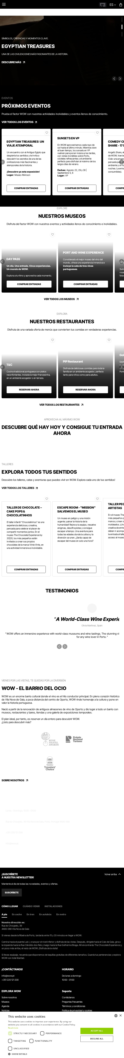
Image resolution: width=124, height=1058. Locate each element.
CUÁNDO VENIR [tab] (31, 906)
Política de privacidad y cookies (77, 1010)
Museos (5, 1001)
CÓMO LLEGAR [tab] (10, 906)
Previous (114, 78)
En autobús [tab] (45, 914)
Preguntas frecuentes (72, 1001)
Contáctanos (68, 997)
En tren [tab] (30, 914)
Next (120, 78)
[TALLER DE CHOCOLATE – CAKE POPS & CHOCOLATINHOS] (26, 498)
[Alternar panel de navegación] (4, 4)
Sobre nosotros (9, 997)
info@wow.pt (12, 843)
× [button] (120, 1015)
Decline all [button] (96, 1038)
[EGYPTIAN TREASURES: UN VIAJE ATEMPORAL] (26, 132)
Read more (13, 1027)
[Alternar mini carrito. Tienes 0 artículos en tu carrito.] (120, 4)
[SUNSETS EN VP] (76, 130)
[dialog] (62, 1035)
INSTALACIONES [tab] (53, 906)
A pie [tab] (4, 914)
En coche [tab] (17, 914)
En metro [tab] (61, 914)
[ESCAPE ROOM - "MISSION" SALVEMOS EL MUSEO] (76, 498)
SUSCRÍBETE (12, 892)
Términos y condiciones (73, 1006)
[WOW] (55, 2)
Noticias (6, 1010)
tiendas (40, 712)
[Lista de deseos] (46, 132)
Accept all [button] (97, 1030)
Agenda (5, 1006)
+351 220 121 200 (14, 832)
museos (6, 712)
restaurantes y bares (23, 712)
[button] (42, 1054)
